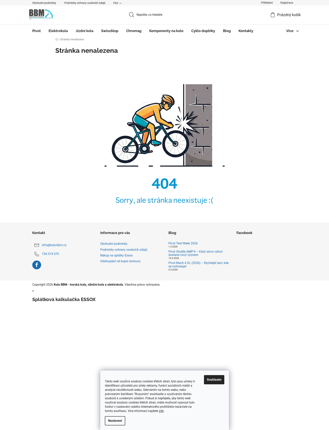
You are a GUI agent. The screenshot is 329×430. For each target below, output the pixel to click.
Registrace (286, 2)
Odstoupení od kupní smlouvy (120, 261)
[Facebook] (36, 264)
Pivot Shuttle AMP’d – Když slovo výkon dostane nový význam (195, 253)
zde (161, 411)
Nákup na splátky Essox (116, 255)
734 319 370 (50, 254)
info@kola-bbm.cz (54, 245)
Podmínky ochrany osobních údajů (84, 2)
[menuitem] (36, 30)
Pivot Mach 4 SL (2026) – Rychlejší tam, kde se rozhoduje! (198, 264)
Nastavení (115, 421)
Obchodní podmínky (44, 2)
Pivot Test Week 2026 (183, 243)
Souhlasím (214, 379)
